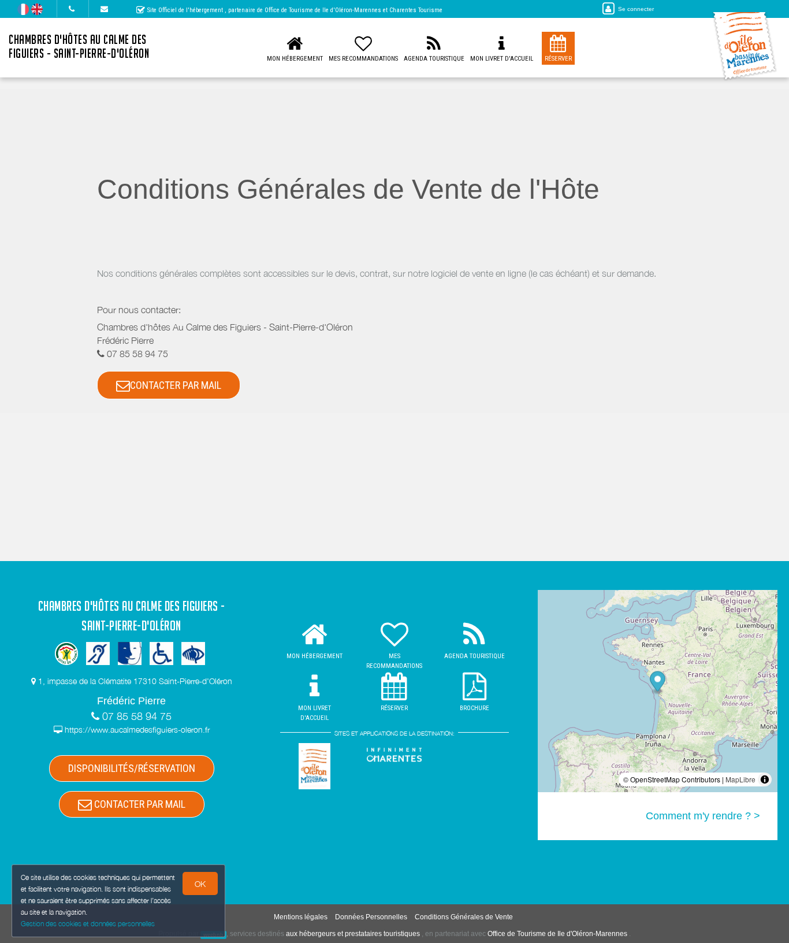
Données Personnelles (371, 917)
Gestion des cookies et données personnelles (88, 923)
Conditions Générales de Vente (464, 917)
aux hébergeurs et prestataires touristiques (353, 934)
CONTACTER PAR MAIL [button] (175, 385)
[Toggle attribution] (765, 779)
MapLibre (740, 779)
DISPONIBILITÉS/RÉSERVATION (131, 768)
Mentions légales (300, 917)
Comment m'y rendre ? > (703, 816)
